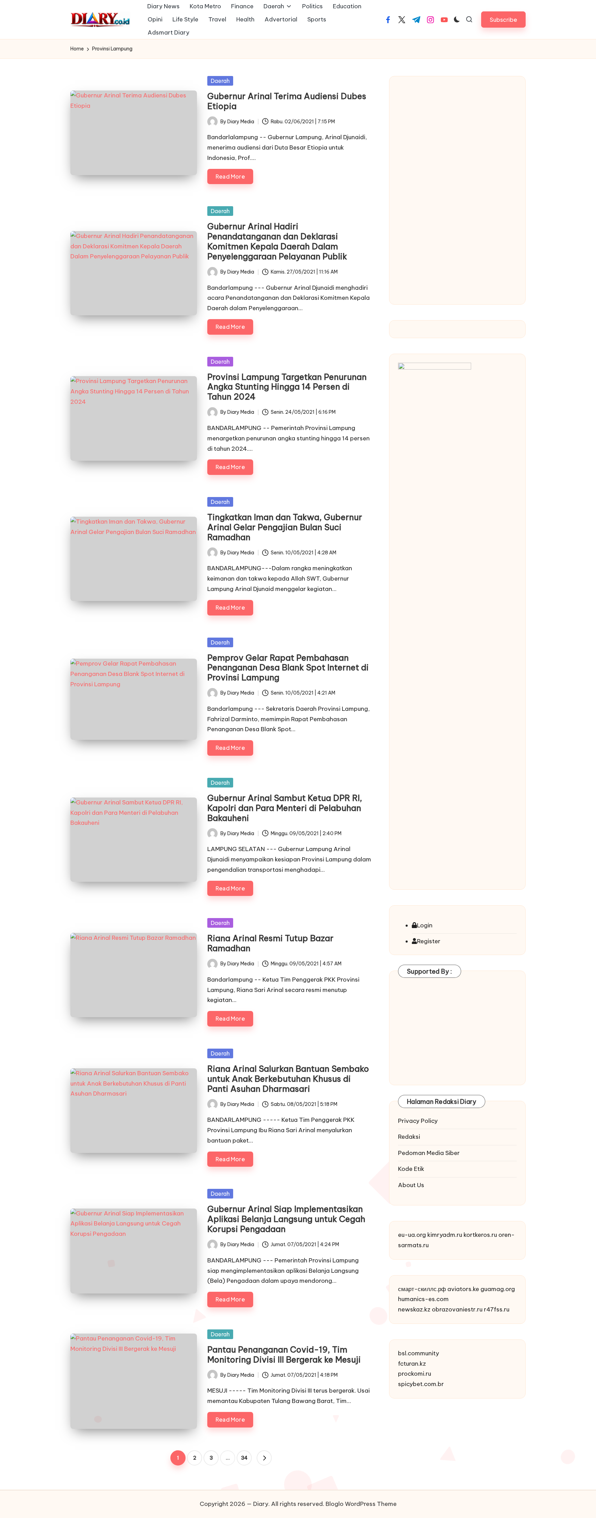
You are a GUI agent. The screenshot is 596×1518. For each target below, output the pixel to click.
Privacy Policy (418, 1121)
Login (425, 925)
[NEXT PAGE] (264, 1458)
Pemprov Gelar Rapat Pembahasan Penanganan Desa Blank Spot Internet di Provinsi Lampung (288, 667)
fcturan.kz (412, 1363)
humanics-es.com (423, 1299)
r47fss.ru (496, 1309)
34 (244, 1458)
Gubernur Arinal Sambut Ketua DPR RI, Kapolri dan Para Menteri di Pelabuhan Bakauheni (284, 808)
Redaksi (409, 1136)
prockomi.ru (414, 1373)
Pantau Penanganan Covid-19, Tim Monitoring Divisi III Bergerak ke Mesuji (284, 1354)
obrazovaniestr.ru (457, 1309)
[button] (503, 19)
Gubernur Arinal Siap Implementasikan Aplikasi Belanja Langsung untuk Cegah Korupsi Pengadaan (286, 1219)
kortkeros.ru (480, 1235)
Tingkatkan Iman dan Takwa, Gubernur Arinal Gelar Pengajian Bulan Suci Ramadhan (284, 527)
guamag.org (497, 1289)
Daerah (220, 80)
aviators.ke (463, 1289)
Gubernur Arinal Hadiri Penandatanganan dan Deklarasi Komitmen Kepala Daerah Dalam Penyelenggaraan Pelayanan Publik (277, 241)
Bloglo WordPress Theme (361, 1504)
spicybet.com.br (421, 1384)
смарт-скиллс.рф (422, 1289)
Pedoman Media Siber (429, 1153)
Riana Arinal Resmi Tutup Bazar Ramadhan (270, 943)
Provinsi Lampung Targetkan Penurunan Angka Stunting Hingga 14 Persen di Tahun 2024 (287, 387)
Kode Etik (411, 1169)
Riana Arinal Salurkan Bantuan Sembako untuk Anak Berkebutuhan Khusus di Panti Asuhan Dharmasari (288, 1078)
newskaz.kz (414, 1309)
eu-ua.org (412, 1235)
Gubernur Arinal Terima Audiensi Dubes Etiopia (286, 101)
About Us (411, 1185)
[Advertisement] (457, 188)
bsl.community (418, 1353)
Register (428, 941)
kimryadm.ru (444, 1235)
